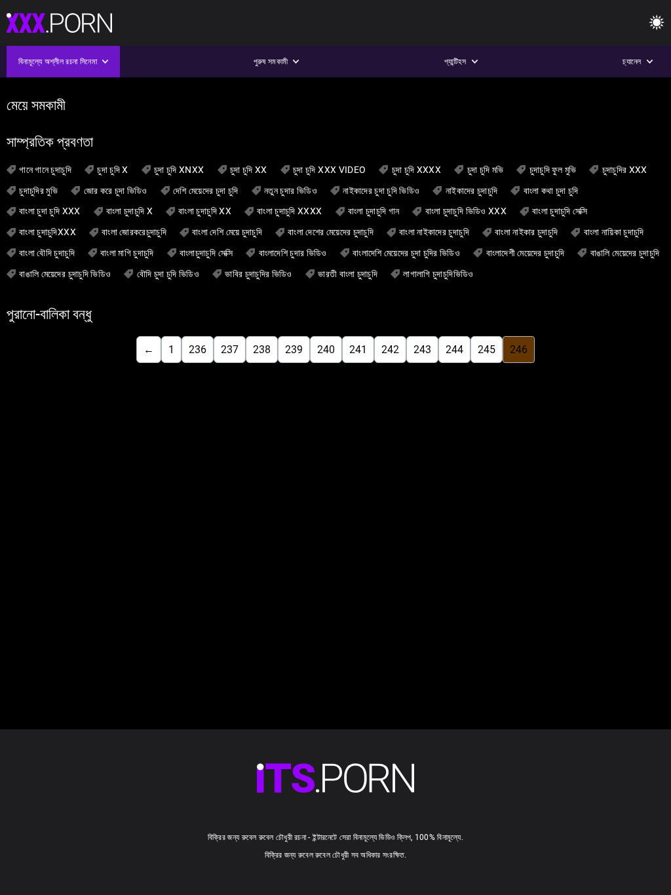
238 (262, 349)
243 (422, 349)
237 (230, 349)
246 (518, 349)
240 (326, 349)
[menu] (656, 23)
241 (358, 349)
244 (454, 349)
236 (197, 349)
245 (486, 349)
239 (294, 349)
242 (390, 349)
